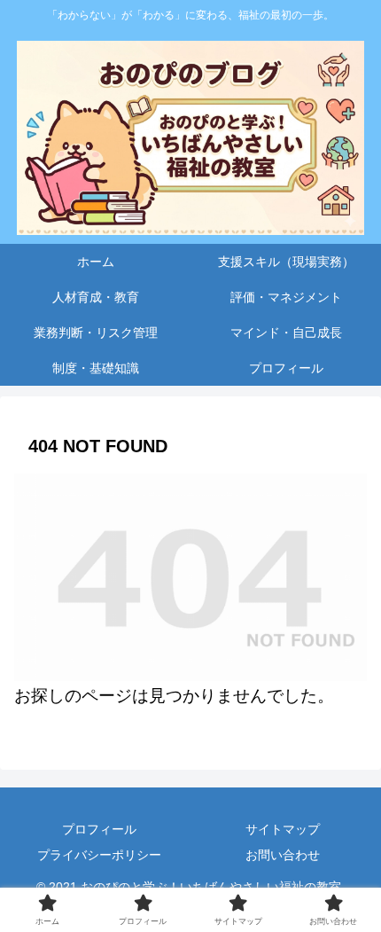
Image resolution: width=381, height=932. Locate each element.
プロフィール (99, 829)
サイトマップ (282, 829)
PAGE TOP (355, 889)
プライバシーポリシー (99, 855)
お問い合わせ (282, 855)
